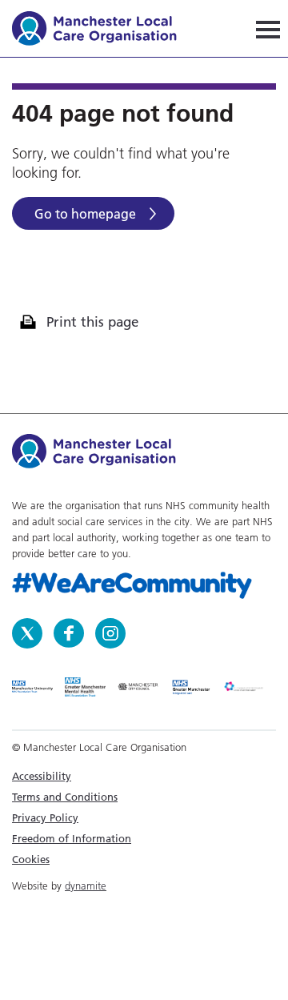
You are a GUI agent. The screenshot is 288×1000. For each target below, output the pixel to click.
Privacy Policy (45, 817)
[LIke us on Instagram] (110, 632)
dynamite (85, 885)
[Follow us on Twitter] (29, 632)
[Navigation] (268, 28)
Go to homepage (85, 214)
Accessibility (41, 775)
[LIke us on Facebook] (70, 632)
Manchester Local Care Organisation (102, 30)
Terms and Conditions (65, 796)
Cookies (31, 859)
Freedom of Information (71, 838)
